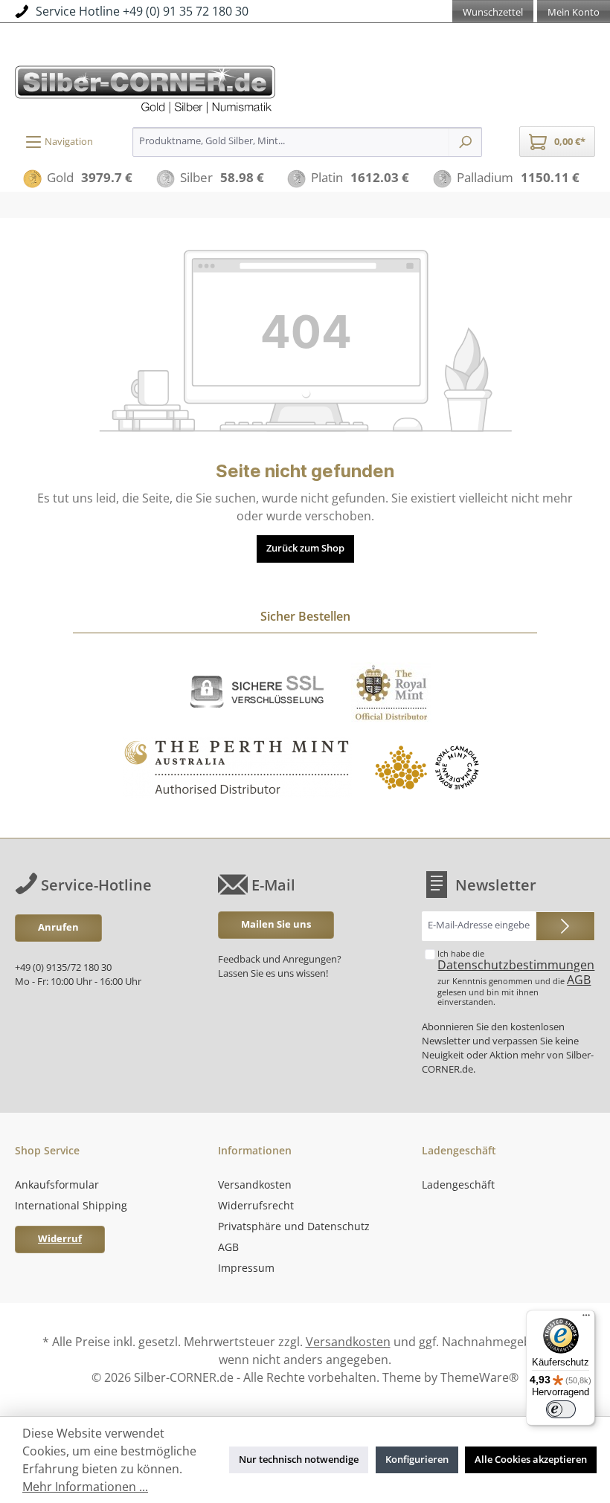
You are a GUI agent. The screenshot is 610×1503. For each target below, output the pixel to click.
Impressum (246, 1268)
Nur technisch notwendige (299, 1459)
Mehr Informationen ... (85, 1486)
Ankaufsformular (57, 1184)
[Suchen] (465, 142)
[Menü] (586, 1319)
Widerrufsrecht (256, 1205)
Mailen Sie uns (276, 924)
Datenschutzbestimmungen (515, 965)
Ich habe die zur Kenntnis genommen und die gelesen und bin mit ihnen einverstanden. (515, 977)
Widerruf (60, 1238)
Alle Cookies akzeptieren (531, 1459)
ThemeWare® (479, 1377)
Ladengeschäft (458, 1184)
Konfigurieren (417, 1459)
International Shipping (71, 1205)
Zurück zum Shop (305, 548)
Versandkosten (255, 1184)
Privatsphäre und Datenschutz (294, 1226)
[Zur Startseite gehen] (305, 87)
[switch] (561, 1409)
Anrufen (58, 927)
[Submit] (565, 926)
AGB (579, 980)
